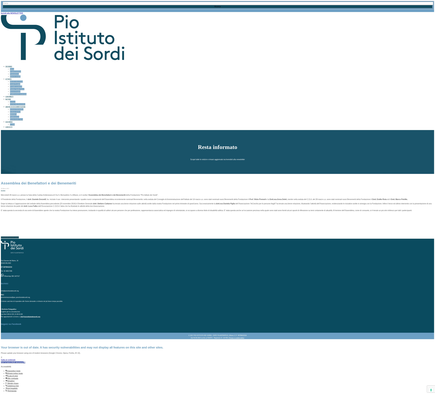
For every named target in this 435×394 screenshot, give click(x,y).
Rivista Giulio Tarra (16, 119)
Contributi (9, 97)
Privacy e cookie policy (236, 338)
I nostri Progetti (15, 84)
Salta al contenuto (8, 360)
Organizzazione (15, 71)
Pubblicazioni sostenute (18, 94)
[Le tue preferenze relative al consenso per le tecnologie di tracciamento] (431, 390)
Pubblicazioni (14, 117)
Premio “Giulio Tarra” (17, 89)
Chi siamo (8, 66)
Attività (8, 79)
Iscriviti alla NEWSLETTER (12, 13)
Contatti (8, 127)
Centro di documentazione (15, 107)
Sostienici (9, 122)
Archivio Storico (15, 112)
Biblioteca (13, 114)
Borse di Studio (15, 92)
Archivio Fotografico (16, 109)
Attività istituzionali (16, 82)
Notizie (8, 99)
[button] (13, 362)
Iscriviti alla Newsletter (17, 104)
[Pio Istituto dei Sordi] (62, 59)
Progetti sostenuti (16, 87)
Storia (12, 69)
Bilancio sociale (15, 76)
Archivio (12, 102)
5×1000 (12, 124)
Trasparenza (14, 74)
